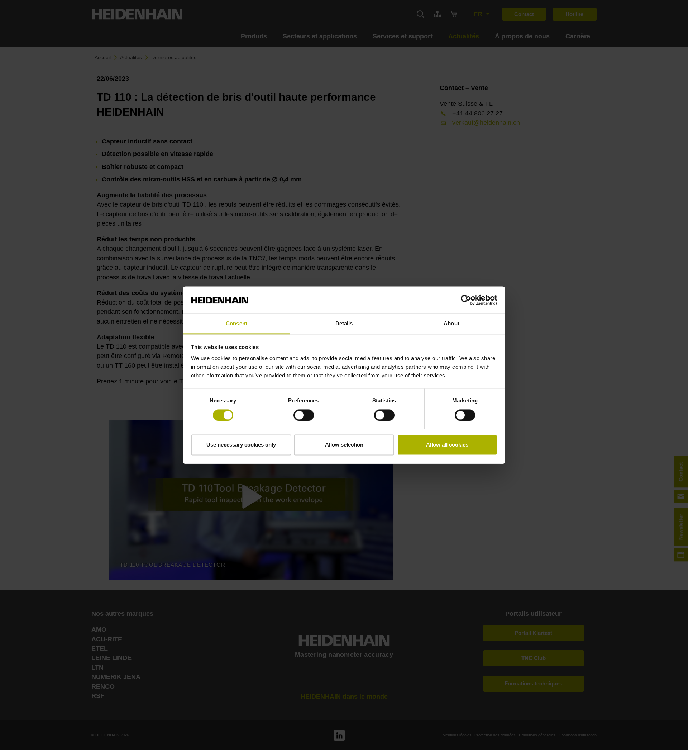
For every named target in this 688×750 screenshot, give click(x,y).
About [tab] (451, 324)
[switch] (303, 415)
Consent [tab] (236, 324)
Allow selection (344, 445)
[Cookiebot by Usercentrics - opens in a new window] (466, 299)
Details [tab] (344, 324)
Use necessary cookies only (241, 445)
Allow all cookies (447, 445)
